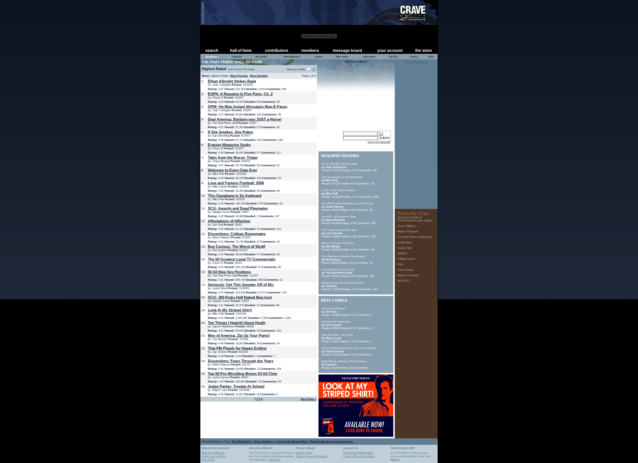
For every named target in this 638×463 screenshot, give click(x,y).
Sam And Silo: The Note (337, 334)
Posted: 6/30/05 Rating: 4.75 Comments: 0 (347, 325)
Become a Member (213, 452)
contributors (276, 50)
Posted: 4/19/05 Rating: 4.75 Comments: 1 (347, 311)
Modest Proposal (407, 231)
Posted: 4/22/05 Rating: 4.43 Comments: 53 (347, 180)
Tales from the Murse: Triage (232, 157)
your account (389, 50)
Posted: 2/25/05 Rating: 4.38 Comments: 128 (348, 233)
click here (274, 459)
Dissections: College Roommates (237, 234)
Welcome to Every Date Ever (232, 170)
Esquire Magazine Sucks (229, 145)
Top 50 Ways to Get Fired (337, 269)
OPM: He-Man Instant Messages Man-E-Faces (247, 106)
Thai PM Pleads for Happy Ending (237, 348)
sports (319, 56)
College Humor (406, 258)
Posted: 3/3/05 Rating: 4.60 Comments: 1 (346, 364)
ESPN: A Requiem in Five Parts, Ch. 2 (240, 94)
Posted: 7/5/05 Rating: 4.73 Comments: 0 (346, 338)
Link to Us (208, 459)
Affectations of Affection (229, 221)
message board (347, 50)
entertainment (291, 56)
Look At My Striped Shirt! (230, 310)
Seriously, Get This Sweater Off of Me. (241, 284)
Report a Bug (304, 452)
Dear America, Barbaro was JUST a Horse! (245, 119)
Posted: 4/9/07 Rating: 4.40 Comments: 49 (347, 206)
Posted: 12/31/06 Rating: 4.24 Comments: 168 (349, 286)
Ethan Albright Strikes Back (232, 81)
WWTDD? (403, 280)
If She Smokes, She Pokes (230, 132)
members (310, 50)
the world (260, 56)
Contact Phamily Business (359, 456)
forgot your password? (379, 142)
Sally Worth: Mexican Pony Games (343, 361)
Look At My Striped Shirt (292, 441)
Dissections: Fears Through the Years (240, 361)
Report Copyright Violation (311, 456)
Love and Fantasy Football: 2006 (236, 183)
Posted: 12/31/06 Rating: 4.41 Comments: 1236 (350, 193)
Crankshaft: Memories (335, 321)
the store (423, 50)
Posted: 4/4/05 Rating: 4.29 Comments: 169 (347, 273)
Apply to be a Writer (214, 456)
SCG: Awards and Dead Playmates (238, 208)
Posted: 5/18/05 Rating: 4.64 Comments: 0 (348, 351)
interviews (369, 56)
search (211, 50)
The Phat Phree (241, 441)
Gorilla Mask (404, 242)
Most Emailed (259, 75)
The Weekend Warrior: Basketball (343, 256)
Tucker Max (404, 247)
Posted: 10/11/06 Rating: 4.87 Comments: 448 (349, 167)
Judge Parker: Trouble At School (236, 386)
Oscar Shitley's (263, 441)
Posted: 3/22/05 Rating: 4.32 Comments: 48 (347, 246)
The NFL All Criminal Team (338, 216)
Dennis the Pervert (333, 308)
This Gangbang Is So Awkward (234, 195)
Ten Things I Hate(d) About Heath (236, 323)
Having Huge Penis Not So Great (342, 282)
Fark (400, 264)
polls (431, 56)
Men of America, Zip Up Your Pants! (239, 335)
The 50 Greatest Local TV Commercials (241, 259)
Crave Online (405, 269)
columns (237, 56)
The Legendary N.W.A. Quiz (339, 229)
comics (414, 56)
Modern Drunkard (408, 275)
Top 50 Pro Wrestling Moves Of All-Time (242, 373)
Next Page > (308, 399)
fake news (342, 56)
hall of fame (241, 50)
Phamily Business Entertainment (331, 441)
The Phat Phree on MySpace (414, 236)
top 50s (393, 56)
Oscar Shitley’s (406, 225)
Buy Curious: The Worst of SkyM (236, 246)
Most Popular (239, 75)
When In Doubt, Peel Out (337, 243)
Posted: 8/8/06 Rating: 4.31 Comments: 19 (347, 259)
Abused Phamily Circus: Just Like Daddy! (348, 348)
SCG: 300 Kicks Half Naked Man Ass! (240, 297)
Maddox (402, 253)
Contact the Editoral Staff (358, 452)
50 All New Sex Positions (229, 272)
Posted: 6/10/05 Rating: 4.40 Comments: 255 (348, 220)
